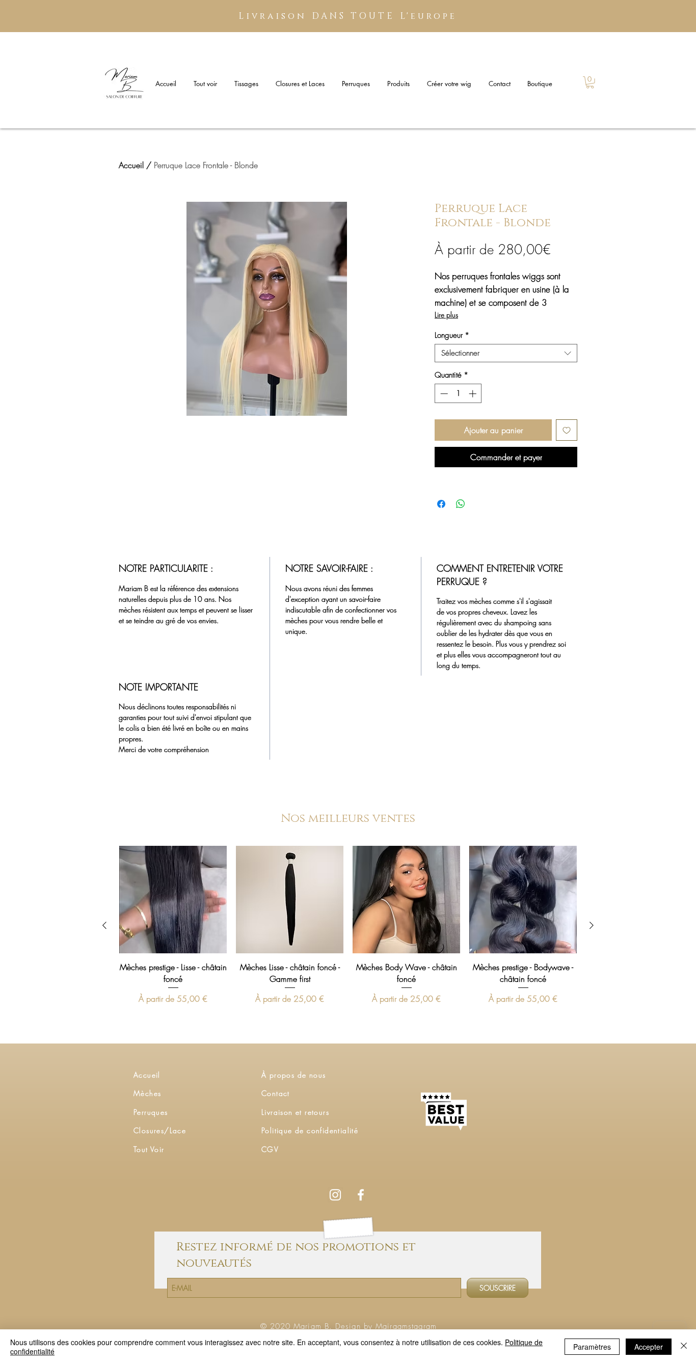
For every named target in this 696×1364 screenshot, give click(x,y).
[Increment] (473, 393)
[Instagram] (335, 1194)
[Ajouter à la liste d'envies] (566, 430)
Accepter (648, 1347)
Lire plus (446, 314)
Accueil (131, 165)
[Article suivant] (591, 925)
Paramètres (592, 1347)
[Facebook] (360, 1194)
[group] (348, 925)
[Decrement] (443, 393)
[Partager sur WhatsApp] (460, 504)
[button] (590, 82)
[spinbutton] (458, 393)
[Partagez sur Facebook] (441, 504)
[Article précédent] (104, 925)
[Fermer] (684, 1347)
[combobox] (506, 353)
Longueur (452, 335)
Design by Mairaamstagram (386, 1326)
